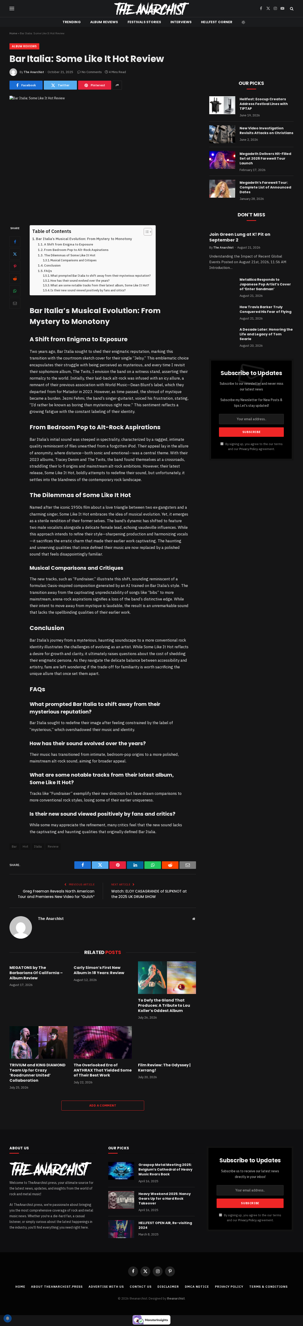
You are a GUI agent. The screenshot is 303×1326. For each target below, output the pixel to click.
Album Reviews (104, 22)
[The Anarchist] (151, 8)
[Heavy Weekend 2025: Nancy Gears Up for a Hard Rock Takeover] (121, 1200)
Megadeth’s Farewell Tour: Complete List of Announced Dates (265, 187)
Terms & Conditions (268, 1287)
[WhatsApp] (14, 290)
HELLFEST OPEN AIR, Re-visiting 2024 (165, 1225)
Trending (71, 22)
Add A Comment (102, 1105)
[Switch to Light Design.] (243, 22)
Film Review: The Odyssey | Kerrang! (164, 1068)
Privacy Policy (248, 449)
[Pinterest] (14, 266)
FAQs (48, 271)
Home (13, 33)
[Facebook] (14, 241)
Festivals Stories (144, 22)
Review (53, 847)
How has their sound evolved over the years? (80, 280)
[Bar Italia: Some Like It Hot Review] (102, 157)
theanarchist (176, 1298)
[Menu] (11, 8)
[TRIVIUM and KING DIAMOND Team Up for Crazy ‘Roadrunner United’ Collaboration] (38, 1042)
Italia (38, 847)
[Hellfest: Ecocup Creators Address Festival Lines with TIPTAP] (222, 105)
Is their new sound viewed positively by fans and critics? (88, 290)
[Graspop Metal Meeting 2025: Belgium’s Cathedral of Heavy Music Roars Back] (121, 1171)
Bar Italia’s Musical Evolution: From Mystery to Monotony (84, 238)
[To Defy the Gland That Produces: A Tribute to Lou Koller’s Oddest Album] (167, 977)
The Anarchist (34, 72)
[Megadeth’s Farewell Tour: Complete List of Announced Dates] (222, 189)
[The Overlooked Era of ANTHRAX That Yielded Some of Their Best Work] (103, 1042)
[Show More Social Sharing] (117, 85)
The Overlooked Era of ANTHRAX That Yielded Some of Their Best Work (103, 1070)
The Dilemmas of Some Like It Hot (69, 255)
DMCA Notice (197, 1287)
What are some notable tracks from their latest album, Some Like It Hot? (99, 285)
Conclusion (52, 265)
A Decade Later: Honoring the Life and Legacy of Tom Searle (266, 334)
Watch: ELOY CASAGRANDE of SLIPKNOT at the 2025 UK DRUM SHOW (149, 894)
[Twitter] (14, 254)
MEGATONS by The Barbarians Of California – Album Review (36, 972)
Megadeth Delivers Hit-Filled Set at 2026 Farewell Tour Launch (265, 158)
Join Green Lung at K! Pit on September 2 (239, 237)
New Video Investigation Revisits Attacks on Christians (266, 130)
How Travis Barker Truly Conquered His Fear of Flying (265, 309)
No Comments (92, 72)
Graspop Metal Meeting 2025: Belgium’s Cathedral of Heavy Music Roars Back (165, 1169)
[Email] (14, 303)
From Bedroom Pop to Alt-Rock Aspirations (76, 250)
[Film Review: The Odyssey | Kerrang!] (167, 1042)
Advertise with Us (106, 1287)
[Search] (291, 8)
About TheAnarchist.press (57, 1287)
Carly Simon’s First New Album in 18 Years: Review (99, 970)
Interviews (181, 22)
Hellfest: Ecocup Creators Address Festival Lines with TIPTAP (264, 104)
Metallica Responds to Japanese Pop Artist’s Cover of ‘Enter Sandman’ (265, 284)
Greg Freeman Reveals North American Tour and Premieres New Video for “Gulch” (56, 894)
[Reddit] (14, 278)
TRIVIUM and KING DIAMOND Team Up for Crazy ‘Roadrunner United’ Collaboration (37, 1073)
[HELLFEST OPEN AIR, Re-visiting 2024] (121, 1229)
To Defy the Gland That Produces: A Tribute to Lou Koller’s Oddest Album (164, 1005)
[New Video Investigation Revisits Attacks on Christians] (222, 134)
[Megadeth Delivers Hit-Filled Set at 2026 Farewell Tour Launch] (222, 160)
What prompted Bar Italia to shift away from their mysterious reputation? (100, 275)
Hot (25, 847)
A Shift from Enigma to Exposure (68, 244)
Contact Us (141, 1287)
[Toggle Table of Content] (145, 232)
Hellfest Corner (216, 22)
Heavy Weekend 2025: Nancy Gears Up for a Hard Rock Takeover (164, 1198)
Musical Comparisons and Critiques (73, 260)
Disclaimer (168, 1287)
